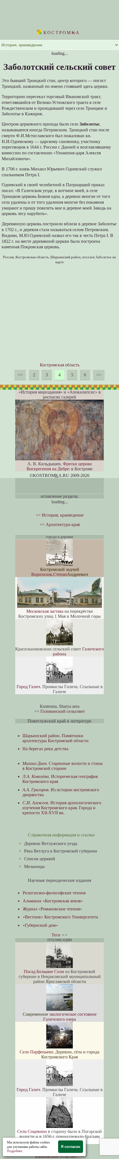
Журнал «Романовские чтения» (52, 909)
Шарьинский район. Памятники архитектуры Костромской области (55, 738)
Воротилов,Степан (49, 574)
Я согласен (70, 1147)
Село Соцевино (32, 1131)
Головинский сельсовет (62, 711)
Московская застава (44, 611)
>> (98, 374)
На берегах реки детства (45, 748)
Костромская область (59, 364)
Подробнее (14, 1151)
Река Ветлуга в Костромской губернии (60, 851)
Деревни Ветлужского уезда (50, 843)
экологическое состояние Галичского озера (70, 1017)
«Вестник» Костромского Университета (60, 917)
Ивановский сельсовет (56, 1156)
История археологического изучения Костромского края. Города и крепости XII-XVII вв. (61, 807)
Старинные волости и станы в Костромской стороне (62, 766)
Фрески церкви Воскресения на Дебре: (59, 466)
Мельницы (34, 866)
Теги (55, 935)
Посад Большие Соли (44, 971)
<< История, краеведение (60, 515)
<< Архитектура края (60, 524)
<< (20, 374)
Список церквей (39, 858)
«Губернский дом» (40, 925)
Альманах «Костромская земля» (53, 900)
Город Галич (28, 686)
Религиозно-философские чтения (54, 892)
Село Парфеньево (36, 1052)
